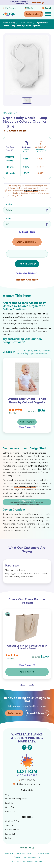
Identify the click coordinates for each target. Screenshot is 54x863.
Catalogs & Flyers (13, 821)
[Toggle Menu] (48, 14)
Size (8, 218)
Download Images (16, 131)
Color (9, 204)
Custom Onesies (25, 22)
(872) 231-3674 (28, 780)
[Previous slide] (22, 685)
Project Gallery (11, 834)
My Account (10, 8)
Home (5, 22)
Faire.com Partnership (26, 853)
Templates (9, 825)
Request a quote (31, 190)
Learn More (36, 3)
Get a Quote (10, 807)
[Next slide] (31, 685)
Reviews (8, 838)
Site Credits (9, 853)
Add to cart (26, 263)
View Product (25, 427)
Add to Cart (26, 422)
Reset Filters (28, 231)
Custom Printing (12, 829)
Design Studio (32, 14)
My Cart (30, 8)
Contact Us (13, 713)
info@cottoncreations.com (28, 784)
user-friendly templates (25, 486)
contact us (46, 328)
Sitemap (17, 857)
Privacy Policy (43, 853)
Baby (13, 22)
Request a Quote (25, 280)
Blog (7, 794)
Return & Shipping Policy (16, 798)
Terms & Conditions (32, 857)
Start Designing (25, 241)
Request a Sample (26, 273)
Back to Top (25, 847)
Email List (9, 803)
